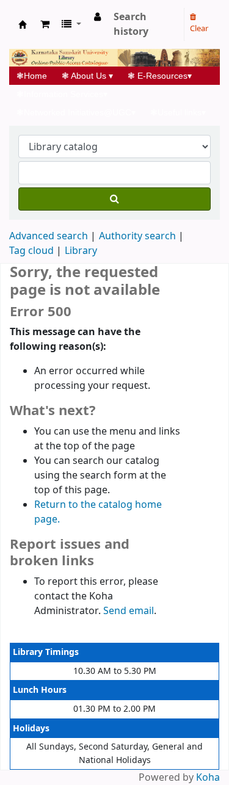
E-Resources (160, 76)
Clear (199, 28)
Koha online (22, 24)
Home (35, 76)
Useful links (178, 112)
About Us (87, 76)
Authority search (137, 236)
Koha (208, 777)
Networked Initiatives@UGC (76, 112)
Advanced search (48, 236)
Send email (128, 611)
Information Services (61, 94)
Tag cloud (31, 251)
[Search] (114, 199)
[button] (44, 24)
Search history (131, 24)
